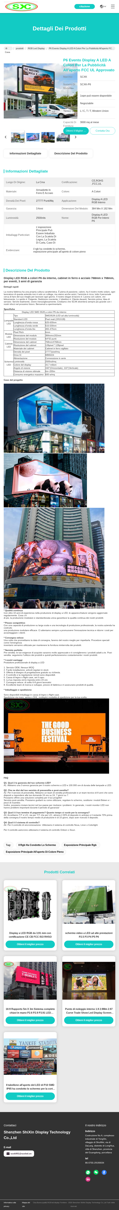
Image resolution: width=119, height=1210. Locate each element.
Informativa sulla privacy (10, 1204)
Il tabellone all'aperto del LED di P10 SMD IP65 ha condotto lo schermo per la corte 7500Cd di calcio (30, 1087)
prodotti (19, 48)
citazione (84, 6)
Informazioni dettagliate (25, 153)
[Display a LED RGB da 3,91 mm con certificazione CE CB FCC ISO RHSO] (30, 905)
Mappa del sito (26, 1204)
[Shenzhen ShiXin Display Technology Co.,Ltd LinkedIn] (88, 1179)
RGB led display (36, 48)
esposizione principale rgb (80, 845)
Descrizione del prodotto (71, 153)
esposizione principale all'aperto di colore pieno (35, 852)
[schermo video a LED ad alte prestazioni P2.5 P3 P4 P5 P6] (88, 905)
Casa (8, 48)
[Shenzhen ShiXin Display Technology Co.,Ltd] (21, 6)
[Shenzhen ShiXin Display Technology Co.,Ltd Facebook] (104, 1172)
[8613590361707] (88, 1172)
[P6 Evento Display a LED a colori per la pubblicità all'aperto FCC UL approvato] (40, 91)
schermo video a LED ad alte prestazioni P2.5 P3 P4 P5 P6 (88, 935)
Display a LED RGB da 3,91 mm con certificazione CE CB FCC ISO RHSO (30, 935)
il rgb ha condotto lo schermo (37, 845)
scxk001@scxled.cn (21, 1153)
